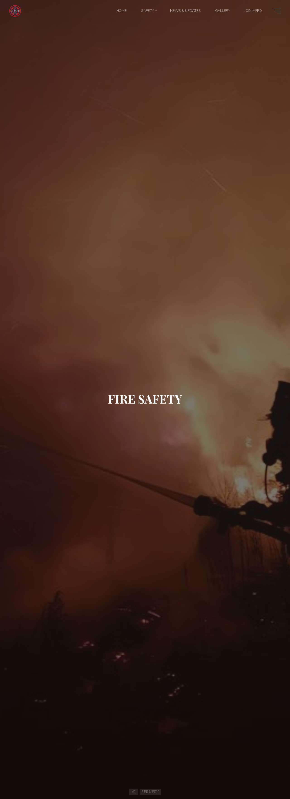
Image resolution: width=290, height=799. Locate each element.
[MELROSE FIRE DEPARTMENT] (15, 10)
